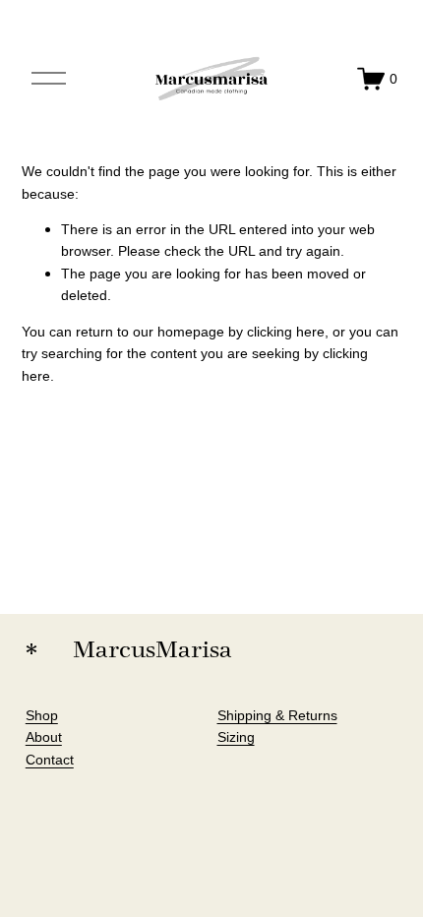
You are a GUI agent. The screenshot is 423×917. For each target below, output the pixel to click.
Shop (42, 715)
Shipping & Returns (277, 715)
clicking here (286, 331)
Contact (50, 759)
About (44, 737)
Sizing (236, 737)
